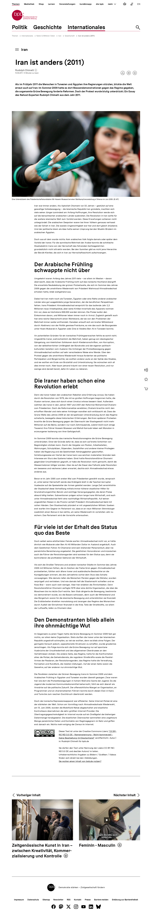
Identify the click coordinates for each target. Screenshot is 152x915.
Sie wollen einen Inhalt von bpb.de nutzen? (80, 761)
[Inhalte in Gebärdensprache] (131, 4)
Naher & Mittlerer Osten (45, 36)
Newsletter (58, 900)
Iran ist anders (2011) (86, 36)
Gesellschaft (70, 36)
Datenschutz (33, 900)
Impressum (19, 900)
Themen (15, 36)
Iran (59, 36)
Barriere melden (101, 900)
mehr (112, 4)
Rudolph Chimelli (26, 70)
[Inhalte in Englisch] (138, 4)
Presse (88, 900)
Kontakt (77, 900)
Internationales (27, 36)
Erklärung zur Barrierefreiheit (125, 900)
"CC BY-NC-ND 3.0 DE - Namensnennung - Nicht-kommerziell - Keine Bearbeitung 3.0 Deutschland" (87, 734)
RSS (69, 900)
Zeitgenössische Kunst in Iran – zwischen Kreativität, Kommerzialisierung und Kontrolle (42, 851)
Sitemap (46, 900)
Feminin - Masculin (97, 845)
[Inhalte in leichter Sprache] (124, 4)
